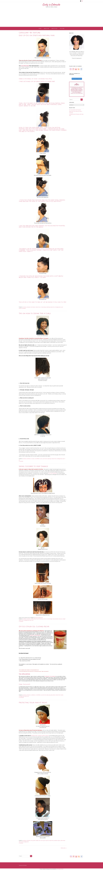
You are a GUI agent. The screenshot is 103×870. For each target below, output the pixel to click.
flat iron (45, 618)
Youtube (62, 28)
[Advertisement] (51, 16)
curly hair (44, 458)
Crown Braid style (25, 65)
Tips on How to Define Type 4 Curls (35, 313)
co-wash (32, 458)
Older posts (64, 848)
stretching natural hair (50, 307)
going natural (52, 694)
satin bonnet (62, 840)
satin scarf (21, 841)
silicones (60, 618)
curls (41, 458)
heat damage (49, 618)
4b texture (29, 307)
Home (40, 28)
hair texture (33, 307)
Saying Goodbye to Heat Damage (33, 466)
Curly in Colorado (51, 5)
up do (62, 307)
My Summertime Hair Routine (75, 109)
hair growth (33, 840)
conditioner (33, 694)
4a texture (24, 307)
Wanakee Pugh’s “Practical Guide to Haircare (40, 735)
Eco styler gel (48, 458)
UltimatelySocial (60, 869)
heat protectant (55, 618)
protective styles (57, 840)
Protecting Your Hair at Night (33, 703)
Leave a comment (22, 308)
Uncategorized (57, 307)
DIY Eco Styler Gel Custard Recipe (34, 626)
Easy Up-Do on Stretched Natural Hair (36, 35)
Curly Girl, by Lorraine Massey (35, 635)
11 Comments (21, 697)
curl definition (37, 458)
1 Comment (21, 461)
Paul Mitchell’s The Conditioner (50, 676)
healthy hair (38, 840)
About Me (46, 28)
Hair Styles (54, 28)
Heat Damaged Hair (39, 617)
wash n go (31, 620)
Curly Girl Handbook (52, 473)
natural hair (38, 307)
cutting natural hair (34, 618)
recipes (62, 694)
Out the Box (25, 865)
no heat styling (43, 307)
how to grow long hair (44, 840)
